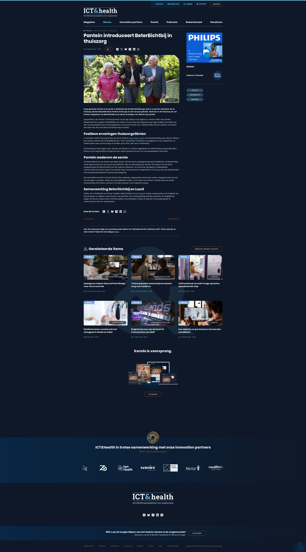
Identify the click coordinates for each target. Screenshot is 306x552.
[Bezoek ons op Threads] (144, 515)
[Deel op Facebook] (130, 49)
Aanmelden (197, 533)
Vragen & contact (89, 546)
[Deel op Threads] (117, 49)
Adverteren (102, 546)
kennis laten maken (137, 138)
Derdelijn (194, 99)
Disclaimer (140, 546)
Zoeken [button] (189, 4)
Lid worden (153, 394)
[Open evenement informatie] (300, 546)
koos (158, 170)
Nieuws (107, 22)
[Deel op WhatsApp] (138, 49)
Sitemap (150, 546)
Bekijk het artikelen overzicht (206, 249)
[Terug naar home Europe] (100, 12)
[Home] (84, 30)
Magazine (89, 22)
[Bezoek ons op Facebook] (153, 515)
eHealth (195, 90)
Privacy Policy (128, 546)
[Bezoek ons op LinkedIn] (157, 515)
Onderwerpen (115, 546)
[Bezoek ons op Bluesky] (148, 515)
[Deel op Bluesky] (126, 49)
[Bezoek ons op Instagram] (162, 515)
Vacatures (216, 22)
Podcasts (172, 22)
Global (160, 546)
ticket (116, 232)
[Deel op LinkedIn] (134, 49)
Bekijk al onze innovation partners (153, 451)
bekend (142, 193)
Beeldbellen (195, 95)
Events (154, 22)
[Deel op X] (121, 49)
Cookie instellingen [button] (173, 546)
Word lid (216, 4)
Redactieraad (194, 22)
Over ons (159, 4)
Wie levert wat (173, 4)
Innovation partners (131, 22)
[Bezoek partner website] (87, 468)
